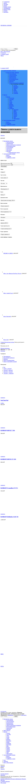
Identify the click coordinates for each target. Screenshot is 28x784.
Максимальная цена (5, 164)
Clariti (10, 103)
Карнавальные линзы (14, 152)
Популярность (6, 356)
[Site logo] (9, 36)
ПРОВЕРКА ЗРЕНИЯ (6, 25)
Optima (15, 113)
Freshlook (15, 93)
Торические (12, 80)
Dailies (15, 90)
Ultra (14, 117)
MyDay (15, 112)
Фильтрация (3, 166)
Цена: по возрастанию (8, 360)
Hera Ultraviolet (7, 316)
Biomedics (15, 86)
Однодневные (12, 74)
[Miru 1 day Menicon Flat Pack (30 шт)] (14, 272)
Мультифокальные (13, 79)
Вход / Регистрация (8, 762)
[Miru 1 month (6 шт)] (14, 291)
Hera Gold (6, 339)
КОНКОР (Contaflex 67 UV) (9, 488)
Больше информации (11, 779)
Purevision (15, 109)
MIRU (15, 111)
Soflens (15, 116)
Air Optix (11, 99)
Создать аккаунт (5, 773)
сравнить (5, 761)
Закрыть (3, 135)
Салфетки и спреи (10, 124)
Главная (3, 342)
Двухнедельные (13, 75)
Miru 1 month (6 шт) (8, 293)
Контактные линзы (8, 141)
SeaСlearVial (4, 400)
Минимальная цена (5, 163)
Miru (7, 746)
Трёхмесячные (12, 77)
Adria (14, 89)
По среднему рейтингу (9, 357)
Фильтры (3, 351)
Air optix (15, 92)
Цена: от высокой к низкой (10, 361)
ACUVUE (11, 98)
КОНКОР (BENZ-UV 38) (8, 459)
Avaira (10, 102)
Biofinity (15, 88)
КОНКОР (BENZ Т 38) (8, 430)
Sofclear (15, 114)
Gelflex (2, 403)
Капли (7, 122)
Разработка (10, 715)
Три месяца (9, 150)
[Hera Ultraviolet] (14, 315)
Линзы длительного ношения (16, 83)
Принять (24, 779)
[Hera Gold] (14, 338)
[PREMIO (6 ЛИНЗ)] (14, 251)
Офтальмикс (16, 118)
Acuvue (15, 85)
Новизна (5, 359)
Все (4, 367)
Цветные (11, 81)
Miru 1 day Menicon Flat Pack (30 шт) (12, 273)
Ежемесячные (12, 76)
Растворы (8, 123)
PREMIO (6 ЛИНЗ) (8, 253)
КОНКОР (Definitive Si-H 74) (9, 517)
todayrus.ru (24, 715)
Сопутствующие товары (9, 153)
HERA (2, 666)
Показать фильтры (5, 348)
